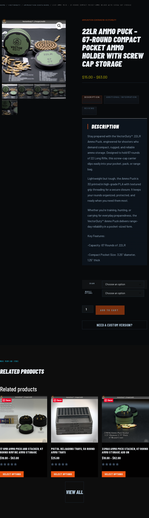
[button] (59, 25)
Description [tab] (92, 97)
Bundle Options (89, 292)
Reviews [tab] (89, 108)
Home (2, 5)
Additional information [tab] (121, 97)
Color (92, 283)
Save (8, 400)
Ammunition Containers (36, 5)
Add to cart (109, 310)
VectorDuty (15, 5)
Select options (12, 474)
